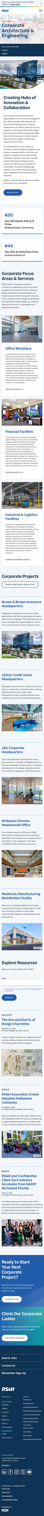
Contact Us (11, 1299)
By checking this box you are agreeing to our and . (23, 989)
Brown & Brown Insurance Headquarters (21, 604)
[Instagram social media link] (16, 1472)
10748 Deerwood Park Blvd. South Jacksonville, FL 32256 (13, 1459)
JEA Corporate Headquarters (13, 750)
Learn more (15, 4)
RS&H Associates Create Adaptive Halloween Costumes (20, 1098)
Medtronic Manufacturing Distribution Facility (21, 896)
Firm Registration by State (10, 1499)
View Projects (13, 389)
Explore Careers (14, 1338)
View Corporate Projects (20, 584)
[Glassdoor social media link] (23, 1472)
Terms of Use (9, 990)
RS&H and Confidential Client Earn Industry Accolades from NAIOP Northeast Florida (19, 1182)
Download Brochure (17, 560)
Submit (9, 998)
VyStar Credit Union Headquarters (17, 677)
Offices (5, 1465)
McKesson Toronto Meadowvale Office (16, 823)
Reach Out (13, 192)
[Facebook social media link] (10, 1472)
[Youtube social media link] (29, 1472)
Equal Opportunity (7, 1496)
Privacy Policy (35, 989)
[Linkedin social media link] (4, 1472)
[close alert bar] (41, 3)
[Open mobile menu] (40, 11)
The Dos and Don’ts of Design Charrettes (18, 1022)
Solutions (7, 21)
